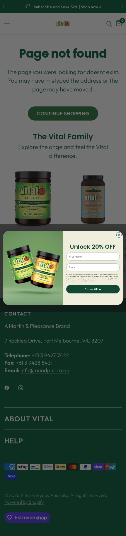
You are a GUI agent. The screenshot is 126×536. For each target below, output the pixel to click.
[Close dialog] (119, 234)
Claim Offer (92, 289)
